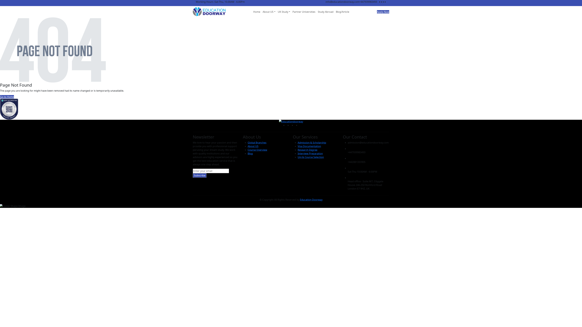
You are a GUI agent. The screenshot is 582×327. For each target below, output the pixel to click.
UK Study (283, 11)
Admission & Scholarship (312, 142)
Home (256, 11)
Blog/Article (342, 11)
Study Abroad (325, 11)
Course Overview (257, 150)
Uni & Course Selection (311, 157)
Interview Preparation (310, 153)
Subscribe (199, 175)
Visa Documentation (309, 146)
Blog (250, 153)
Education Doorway (311, 199)
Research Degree (307, 150)
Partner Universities (304, 11)
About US (268, 11)
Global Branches (257, 142)
